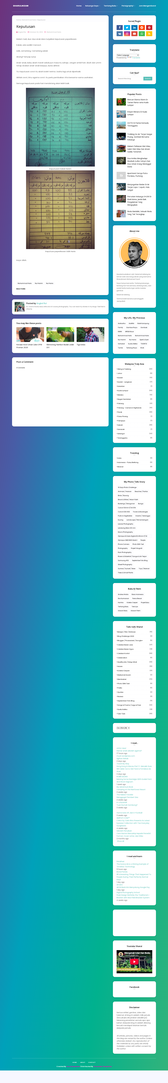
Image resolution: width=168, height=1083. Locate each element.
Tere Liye (135, 607)
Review (134, 696)
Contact (92, 1062)
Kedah (134, 377)
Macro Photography (125, 532)
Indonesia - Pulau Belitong (134, 462)
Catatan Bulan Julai (134, 645)
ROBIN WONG (122, 776)
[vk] (120, 33)
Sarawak (134, 429)
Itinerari (134, 467)
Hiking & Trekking (134, 369)
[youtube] (134, 33)
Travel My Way (123, 763)
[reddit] (142, 27)
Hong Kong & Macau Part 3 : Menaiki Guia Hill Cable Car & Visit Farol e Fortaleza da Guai (134, 769)
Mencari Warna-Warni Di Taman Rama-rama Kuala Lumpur (137, 102)
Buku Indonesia (137, 594)
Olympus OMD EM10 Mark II (127, 540)
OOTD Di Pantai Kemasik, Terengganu (138, 124)
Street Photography (125, 564)
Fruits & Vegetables (125, 516)
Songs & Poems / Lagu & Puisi (134, 705)
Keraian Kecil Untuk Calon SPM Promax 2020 (29, 346)
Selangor (134, 433)
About (82, 1062)
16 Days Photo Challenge (127, 487)
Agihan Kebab (122, 758)
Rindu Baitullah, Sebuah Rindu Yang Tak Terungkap (139, 212)
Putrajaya (134, 421)
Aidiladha (121, 323)
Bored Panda (122, 872)
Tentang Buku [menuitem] (110, 6)
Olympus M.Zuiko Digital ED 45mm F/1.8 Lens (132, 536)
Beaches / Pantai (141, 491)
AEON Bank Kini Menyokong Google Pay (133, 887)
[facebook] (120, 27)
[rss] (149, 33)
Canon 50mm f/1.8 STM (127, 508)
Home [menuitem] (79, 6)
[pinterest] (149, 27)
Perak (134, 412)
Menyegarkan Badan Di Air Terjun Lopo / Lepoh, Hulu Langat (138, 187)
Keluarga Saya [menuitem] (91, 6)
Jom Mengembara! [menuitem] (147, 6)
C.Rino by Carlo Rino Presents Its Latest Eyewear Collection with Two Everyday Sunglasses (133, 823)
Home (18, 20)
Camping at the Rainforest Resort (131, 789)
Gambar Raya (131, 327)
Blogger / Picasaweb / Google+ (134, 640)
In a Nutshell (122, 802)
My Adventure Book (125, 787)
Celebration (134, 658)
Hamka (120, 602)
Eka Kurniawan (123, 598)
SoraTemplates (73, 1066)
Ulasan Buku (122, 611)
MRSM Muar (129, 331)
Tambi (120, 348)
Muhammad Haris (29, 20)
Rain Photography (124, 552)
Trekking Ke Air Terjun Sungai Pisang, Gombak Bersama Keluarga (139, 137)
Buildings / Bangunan (126, 504)
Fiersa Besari (137, 598)
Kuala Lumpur (134, 390)
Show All (120, 841)
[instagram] (127, 33)
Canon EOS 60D (124, 512)
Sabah (134, 425)
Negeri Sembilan (134, 399)
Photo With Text (138, 544)
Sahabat (121, 344)
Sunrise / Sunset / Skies (126, 569)
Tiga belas (81, 344)
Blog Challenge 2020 (134, 636)
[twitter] (127, 27)
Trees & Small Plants (125, 573)
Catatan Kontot (134, 653)
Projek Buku (145, 602)
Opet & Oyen (144, 340)
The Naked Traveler (125, 794)
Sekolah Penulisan (124, 831)
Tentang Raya (131, 348)
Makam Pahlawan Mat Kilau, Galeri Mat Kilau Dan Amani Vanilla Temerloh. (139, 149)
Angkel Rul (22, 32)
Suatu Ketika (132, 344)
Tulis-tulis (134, 714)
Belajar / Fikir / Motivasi (134, 632)
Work (142, 348)
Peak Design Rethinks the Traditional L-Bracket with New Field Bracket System (133, 896)
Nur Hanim (39, 283)
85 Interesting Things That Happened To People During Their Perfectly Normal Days (134, 877)
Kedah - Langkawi (134, 382)
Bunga (140, 504)
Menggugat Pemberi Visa (127, 797)
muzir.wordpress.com (126, 756)
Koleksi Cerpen (132, 602)
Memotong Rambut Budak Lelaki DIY (60, 346)
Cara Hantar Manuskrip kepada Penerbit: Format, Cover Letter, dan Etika (134, 834)
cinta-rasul (121, 748)
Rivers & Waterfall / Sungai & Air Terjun (132, 556)
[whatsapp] (142, 33)
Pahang (134, 403)
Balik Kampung (143, 323)
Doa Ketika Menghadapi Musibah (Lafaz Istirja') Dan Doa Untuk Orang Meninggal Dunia (139, 162)
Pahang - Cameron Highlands (134, 408)
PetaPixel (120, 861)
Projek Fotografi (136, 548)
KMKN (120, 331)
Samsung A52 (123, 560)
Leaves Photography (125, 524)
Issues (134, 666)
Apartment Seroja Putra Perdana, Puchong (137, 174)
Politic (134, 688)
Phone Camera (123, 544)
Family (120, 327)
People (143, 540)
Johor (134, 373)
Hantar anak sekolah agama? (129, 751)
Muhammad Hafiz (125, 336)
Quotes (134, 692)
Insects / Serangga (143, 516)
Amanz (120, 884)
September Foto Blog (140, 560)
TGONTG (144, 344)
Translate (136, 57)
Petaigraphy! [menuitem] (127, 6)
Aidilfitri (131, 323)
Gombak (144, 327)
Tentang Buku (123, 607)
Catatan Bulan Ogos (134, 649)
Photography (123, 548)
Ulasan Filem (135, 611)
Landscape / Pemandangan (137, 520)
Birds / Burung (123, 495)
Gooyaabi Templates (102, 1066)
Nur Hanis (49, 283)
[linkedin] (134, 27)
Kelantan (134, 386)
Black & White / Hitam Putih (128, 500)
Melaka (134, 395)
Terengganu (134, 438)
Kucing (120, 520)
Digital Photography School (128, 892)
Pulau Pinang (134, 416)
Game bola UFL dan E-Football (129, 813)
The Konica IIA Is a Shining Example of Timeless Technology (133, 865)
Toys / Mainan (144, 569)
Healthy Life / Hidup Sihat (134, 662)
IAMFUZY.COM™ (123, 818)
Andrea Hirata (123, 594)
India (134, 458)
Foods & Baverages (140, 512)
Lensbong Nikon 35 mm (127, 528)
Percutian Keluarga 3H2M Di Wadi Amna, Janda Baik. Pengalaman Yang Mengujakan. (139, 200)
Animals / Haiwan (124, 491)
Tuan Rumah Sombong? (127, 805)
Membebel (134, 679)
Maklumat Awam (134, 675)
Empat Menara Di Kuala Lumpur (137, 113)
